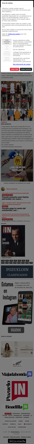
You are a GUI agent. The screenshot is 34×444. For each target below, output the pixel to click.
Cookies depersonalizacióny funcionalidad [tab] (6, 53)
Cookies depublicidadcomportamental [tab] (6, 59)
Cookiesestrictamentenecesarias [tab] (7, 42)
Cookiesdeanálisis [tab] (7, 48)
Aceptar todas (14, 69)
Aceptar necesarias (26, 69)
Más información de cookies (22, 64)
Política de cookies (14, 34)
